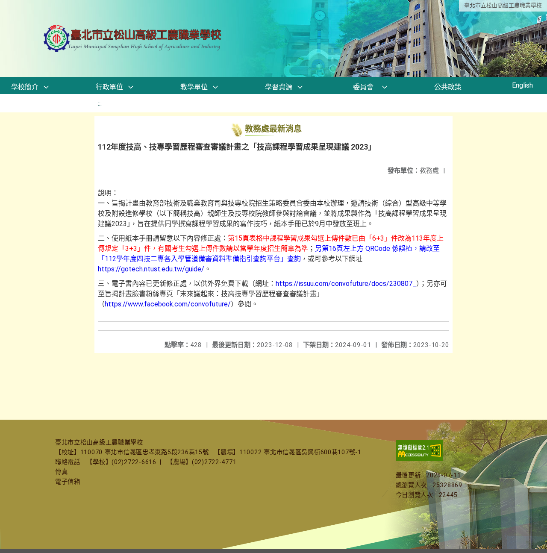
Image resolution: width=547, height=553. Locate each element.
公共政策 (448, 87)
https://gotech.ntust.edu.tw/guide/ (151, 269)
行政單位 (109, 87)
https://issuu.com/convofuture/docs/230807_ (346, 283)
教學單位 (194, 87)
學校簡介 (24, 87)
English (522, 85)
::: (100, 103)
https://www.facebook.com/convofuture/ (168, 304)
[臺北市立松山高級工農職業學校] (133, 38)
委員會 (363, 87)
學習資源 (278, 87)
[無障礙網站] (419, 459)
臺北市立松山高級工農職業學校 (503, 5)
